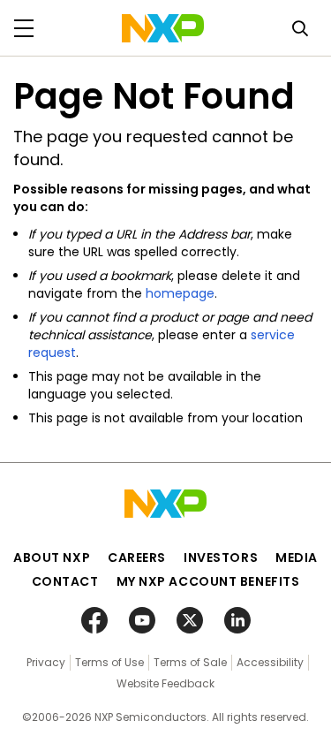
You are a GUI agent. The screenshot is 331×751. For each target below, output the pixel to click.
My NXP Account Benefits (208, 581)
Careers (137, 557)
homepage (180, 293)
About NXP (51, 557)
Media (296, 557)
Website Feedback (165, 683)
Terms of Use (109, 662)
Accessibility (270, 662)
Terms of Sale (190, 662)
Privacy (45, 662)
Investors (221, 557)
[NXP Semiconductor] (163, 28)
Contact (65, 581)
